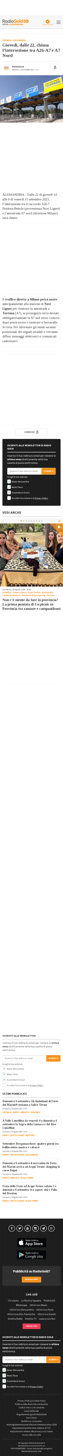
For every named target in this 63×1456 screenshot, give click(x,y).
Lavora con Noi (47, 1319)
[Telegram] (43, 1228)
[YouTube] (27, 1228)
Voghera (35, 1112)
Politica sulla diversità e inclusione (31, 1404)
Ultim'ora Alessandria (22, 1310)
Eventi (16, 1112)
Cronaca (7, 40)
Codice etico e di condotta (31, 1407)
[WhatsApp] (51, 1228)
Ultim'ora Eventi (46, 1314)
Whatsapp (21, 1305)
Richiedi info (31, 1279)
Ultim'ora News (38, 1305)
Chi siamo (13, 1300)
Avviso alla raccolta (31, 1435)
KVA (40, 1451)
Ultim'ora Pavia (44, 1310)
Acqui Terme (34, 592)
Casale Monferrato (11, 595)
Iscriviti (48, 471)
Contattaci (31, 1326)
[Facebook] (12, 1228)
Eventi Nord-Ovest (20, 492)
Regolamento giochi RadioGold (32, 1414)
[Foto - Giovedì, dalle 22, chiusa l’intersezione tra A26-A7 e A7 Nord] (31, 99)
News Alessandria (20, 481)
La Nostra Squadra (31, 1300)
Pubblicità (49, 1300)
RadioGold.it (40, 1443)
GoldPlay (6, 592)
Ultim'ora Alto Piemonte (21, 1314)
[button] (60, 521)
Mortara (30, 1135)
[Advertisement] (31, 157)
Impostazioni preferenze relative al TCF (31, 1428)
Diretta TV (31, 1319)
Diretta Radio (15, 1319)
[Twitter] (19, 1228)
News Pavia (17, 487)
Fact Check (31, 1418)
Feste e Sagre (17, 1135)
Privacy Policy (41, 498)
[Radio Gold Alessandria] (15, 22)
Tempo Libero (19, 592)
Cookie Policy (39, 1400)
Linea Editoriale (31, 1411)
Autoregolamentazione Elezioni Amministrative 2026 (31, 1424)
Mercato (25, 1112)
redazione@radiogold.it (42, 1448)
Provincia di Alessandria (33, 595)
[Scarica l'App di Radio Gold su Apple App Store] (31, 1242)
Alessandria (19, 40)
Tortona (51, 595)
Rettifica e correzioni (31, 1421)
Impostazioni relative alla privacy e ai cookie (31, 1431)
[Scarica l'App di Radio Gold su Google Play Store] (31, 1254)
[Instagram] (35, 1228)
